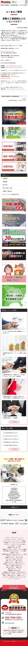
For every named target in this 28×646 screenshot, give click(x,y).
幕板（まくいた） (9, 562)
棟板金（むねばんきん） (17, 565)
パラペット (6, 577)
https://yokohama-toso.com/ (7, 51)
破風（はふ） (19, 567)
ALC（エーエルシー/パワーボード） (11, 541)
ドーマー (25, 574)
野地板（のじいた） (10, 557)
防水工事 (5, 185)
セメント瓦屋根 (22, 549)
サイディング (21, 539)
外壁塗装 (5, 178)
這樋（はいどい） (19, 562)
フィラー (21, 538)
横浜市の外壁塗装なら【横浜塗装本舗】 (10, 641)
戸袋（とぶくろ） (10, 560)
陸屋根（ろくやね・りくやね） (10, 549)
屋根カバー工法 (14, 552)
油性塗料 (24, 541)
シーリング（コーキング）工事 (17, 542)
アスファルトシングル (20, 577)
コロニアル (16, 578)
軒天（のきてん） (11, 567)
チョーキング (14, 538)
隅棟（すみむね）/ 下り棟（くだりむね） (12, 574)
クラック (8, 538)
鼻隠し (4, 575)
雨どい (8, 565)
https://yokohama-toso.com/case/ (14, 65)
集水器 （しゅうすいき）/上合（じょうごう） (14, 564)
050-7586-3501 (15, 55)
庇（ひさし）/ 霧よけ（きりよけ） (14, 559)
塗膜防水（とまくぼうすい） (14, 547)
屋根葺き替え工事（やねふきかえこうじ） (12, 554)
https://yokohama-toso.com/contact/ (15, 89)
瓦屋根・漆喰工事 (7, 191)
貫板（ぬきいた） (12, 569)
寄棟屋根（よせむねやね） (14, 570)
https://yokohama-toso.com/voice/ (14, 67)
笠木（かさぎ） (20, 557)
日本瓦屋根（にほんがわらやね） (11, 551)
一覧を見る (15, 421)
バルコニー (7, 544)
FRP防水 (12, 577)
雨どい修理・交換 (7, 188)
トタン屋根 (23, 551)
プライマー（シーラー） (11, 539)
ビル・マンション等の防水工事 (11, 194)
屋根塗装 (5, 181)
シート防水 (18, 546)
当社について (15, 507)
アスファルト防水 (20, 544)
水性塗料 (6, 542)
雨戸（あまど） (19, 560)
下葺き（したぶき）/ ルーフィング (14, 556)
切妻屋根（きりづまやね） (9, 572)
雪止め (25, 554)
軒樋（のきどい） (12, 575)
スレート (11, 578)
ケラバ (19, 569)
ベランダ (13, 544)
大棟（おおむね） (21, 572)
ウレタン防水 (11, 546)
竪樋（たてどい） (22, 575)
